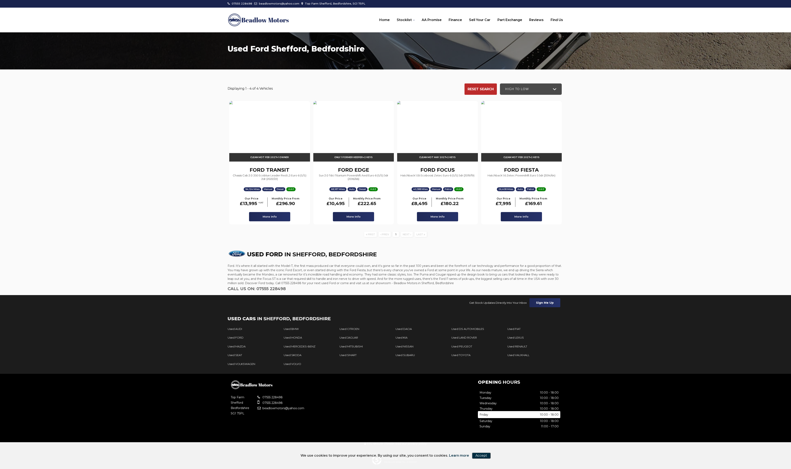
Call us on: (257, 288)
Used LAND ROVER (464, 337)
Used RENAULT (517, 346)
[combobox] (531, 89)
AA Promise (432, 20)
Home (384, 20)
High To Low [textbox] (517, 89)
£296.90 (285, 201)
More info (270, 216)
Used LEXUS (515, 337)
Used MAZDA (237, 346)
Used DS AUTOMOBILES (467, 329)
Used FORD (235, 337)
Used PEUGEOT (461, 346)
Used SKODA (292, 355)
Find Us (557, 20)
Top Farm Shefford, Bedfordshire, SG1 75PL (334, 3)
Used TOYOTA (460, 355)
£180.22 (449, 201)
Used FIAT (514, 329)
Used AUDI (235, 329)
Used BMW (291, 329)
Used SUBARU (405, 355)
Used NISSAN (404, 346)
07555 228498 (241, 3)
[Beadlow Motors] (258, 20)
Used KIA (401, 337)
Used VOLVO (292, 364)
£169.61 (533, 201)
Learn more (459, 455)
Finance (455, 20)
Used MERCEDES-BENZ (299, 346)
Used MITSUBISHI (351, 346)
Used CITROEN (349, 329)
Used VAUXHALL (518, 355)
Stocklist (404, 20)
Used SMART (348, 355)
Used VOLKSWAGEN (241, 364)
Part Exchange (509, 20)
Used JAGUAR (348, 337)
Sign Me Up (545, 303)
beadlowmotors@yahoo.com (278, 3)
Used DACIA (404, 329)
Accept (481, 455)
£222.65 (367, 201)
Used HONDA (293, 337)
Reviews (536, 20)
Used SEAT (235, 355)
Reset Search (481, 89)
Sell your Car (479, 20)
